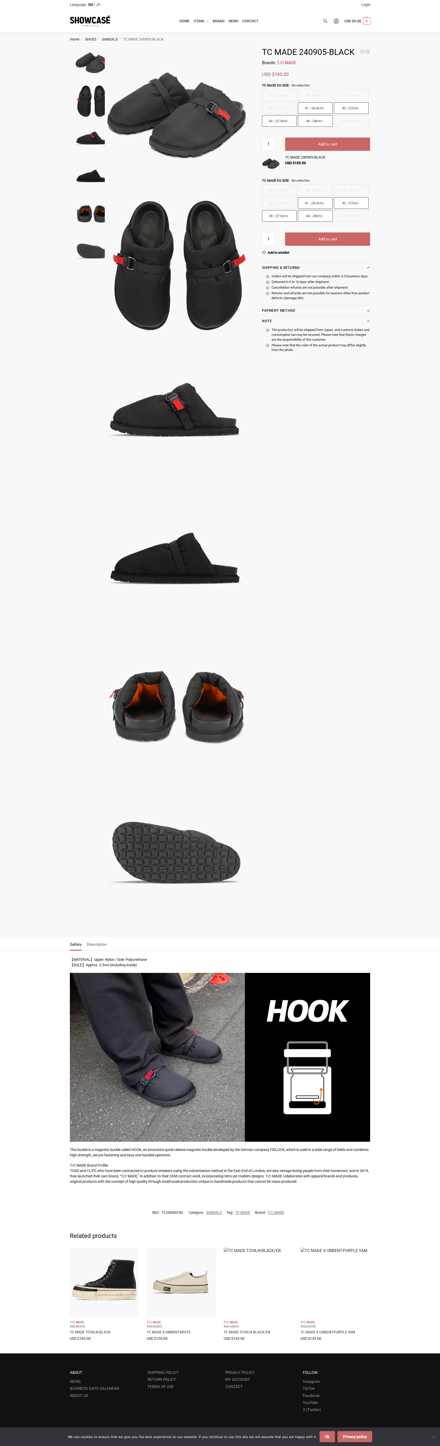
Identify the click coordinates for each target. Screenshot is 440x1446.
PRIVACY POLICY (240, 1372)
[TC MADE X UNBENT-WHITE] (181, 1282)
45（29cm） (351, 121)
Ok (327, 1436)
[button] (357, 21)
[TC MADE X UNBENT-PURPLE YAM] (335, 1282)
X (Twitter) (312, 1410)
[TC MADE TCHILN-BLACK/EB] (258, 1282)
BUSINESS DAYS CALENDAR (94, 1388)
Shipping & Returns (280, 268)
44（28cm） (315, 121)
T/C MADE (286, 62)
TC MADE (242, 1212)
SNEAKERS (78, 1326)
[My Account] (336, 21)
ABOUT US (79, 1395)
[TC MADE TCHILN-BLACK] (104, 1282)
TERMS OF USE (160, 1386)
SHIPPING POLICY (163, 1372)
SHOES (90, 39)
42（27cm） (351, 108)
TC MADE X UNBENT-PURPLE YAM (328, 1332)
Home (74, 39)
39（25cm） (351, 95)
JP (98, 5)
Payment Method (278, 310)
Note (267, 321)
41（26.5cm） (315, 108)
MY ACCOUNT (237, 1379)
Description (97, 944)
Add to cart (327, 144)
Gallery (76, 944)
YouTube (310, 1402)
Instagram (311, 1381)
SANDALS (110, 39)
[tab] (77, 944)
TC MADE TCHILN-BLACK (90, 1332)
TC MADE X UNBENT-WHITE (169, 1332)
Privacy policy (355, 1436)
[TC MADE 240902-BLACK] (367, 51)
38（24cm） (315, 95)
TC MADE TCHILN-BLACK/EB (247, 1332)
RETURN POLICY (161, 1379)
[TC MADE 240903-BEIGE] (362, 51)
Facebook (311, 1395)
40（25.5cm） (279, 108)
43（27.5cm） (279, 121)
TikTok (309, 1388)
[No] (433, 1436)
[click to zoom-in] (177, 118)
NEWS (75, 1381)
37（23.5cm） (279, 95)
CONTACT (234, 1386)
